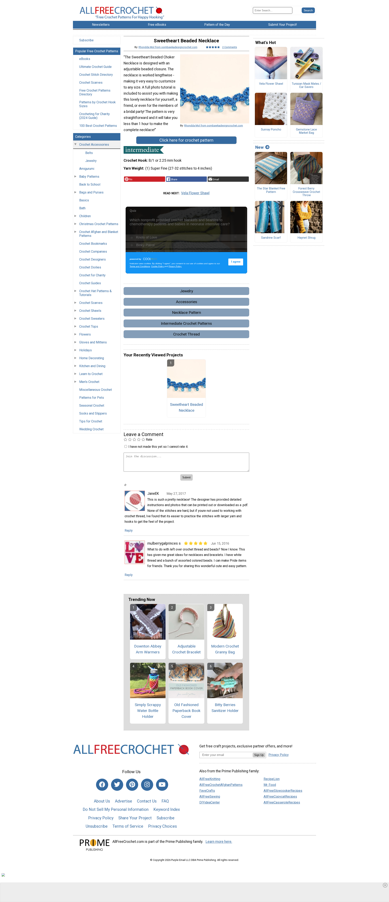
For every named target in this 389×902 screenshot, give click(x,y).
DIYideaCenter (209, 802)
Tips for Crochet (90, 421)
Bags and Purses (91, 192)
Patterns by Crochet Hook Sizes (97, 104)
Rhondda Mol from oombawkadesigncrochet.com (168, 47)
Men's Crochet (89, 382)
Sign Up (259, 755)
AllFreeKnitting (209, 779)
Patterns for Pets (91, 398)
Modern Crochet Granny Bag (225, 649)
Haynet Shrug (306, 237)
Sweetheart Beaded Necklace (186, 407)
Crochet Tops (88, 326)
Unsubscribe (97, 826)
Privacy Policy (100, 817)
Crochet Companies (93, 251)
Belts (89, 153)
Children (85, 216)
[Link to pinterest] (132, 785)
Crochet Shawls (90, 311)
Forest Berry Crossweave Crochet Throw (306, 192)
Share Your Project (135, 817)
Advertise (123, 801)
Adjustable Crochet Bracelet (186, 649)
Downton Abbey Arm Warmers (147, 649)
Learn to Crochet (91, 374)
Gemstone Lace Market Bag (306, 131)
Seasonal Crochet (91, 405)
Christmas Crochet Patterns (98, 224)
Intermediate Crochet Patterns (186, 323)
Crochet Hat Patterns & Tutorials (95, 293)
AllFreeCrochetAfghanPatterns (221, 785)
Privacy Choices (162, 826)
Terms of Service (127, 826)
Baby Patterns (89, 176)
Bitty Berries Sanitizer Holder (225, 707)
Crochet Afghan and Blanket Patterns (98, 234)
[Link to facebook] (102, 785)
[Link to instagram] (147, 785)
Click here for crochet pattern (186, 140)
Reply (129, 530)
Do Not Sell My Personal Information (116, 809)
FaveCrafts (207, 791)
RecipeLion (272, 779)
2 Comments (229, 47)
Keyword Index (166, 809)
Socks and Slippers (93, 413)
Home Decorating (91, 358)
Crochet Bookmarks (93, 244)
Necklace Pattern (186, 312)
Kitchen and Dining (92, 366)
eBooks (84, 59)
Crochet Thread (186, 334)
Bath (82, 208)
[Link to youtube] (162, 785)
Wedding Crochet (91, 429)
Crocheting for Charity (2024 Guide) (94, 116)
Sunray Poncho (271, 129)
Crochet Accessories (94, 144)
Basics (84, 200)
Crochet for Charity (92, 275)
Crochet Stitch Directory (96, 75)
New (259, 147)
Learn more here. (219, 842)
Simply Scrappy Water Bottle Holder (148, 710)
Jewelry (91, 161)
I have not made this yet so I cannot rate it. (158, 447)
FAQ (165, 801)
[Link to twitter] (117, 785)
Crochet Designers (92, 259)
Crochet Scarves (91, 82)
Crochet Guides (90, 283)
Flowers (85, 334)
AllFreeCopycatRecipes (280, 796)
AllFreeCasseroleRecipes (282, 802)
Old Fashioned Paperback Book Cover (186, 710)
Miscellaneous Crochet (95, 390)
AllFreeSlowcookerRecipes (283, 791)
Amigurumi (86, 169)
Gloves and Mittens (93, 342)
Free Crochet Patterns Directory (94, 92)
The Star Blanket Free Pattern (271, 190)
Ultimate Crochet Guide (95, 67)
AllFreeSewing (209, 796)
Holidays (85, 350)
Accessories (186, 301)
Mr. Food (270, 785)
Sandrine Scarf (271, 237)
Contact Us (147, 801)
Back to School (89, 184)
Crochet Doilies (90, 267)
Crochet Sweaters (92, 319)
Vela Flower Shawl (195, 193)
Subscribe (86, 40)
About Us (102, 801)
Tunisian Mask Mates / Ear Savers (306, 85)
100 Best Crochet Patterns (98, 126)
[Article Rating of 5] (213, 47)
